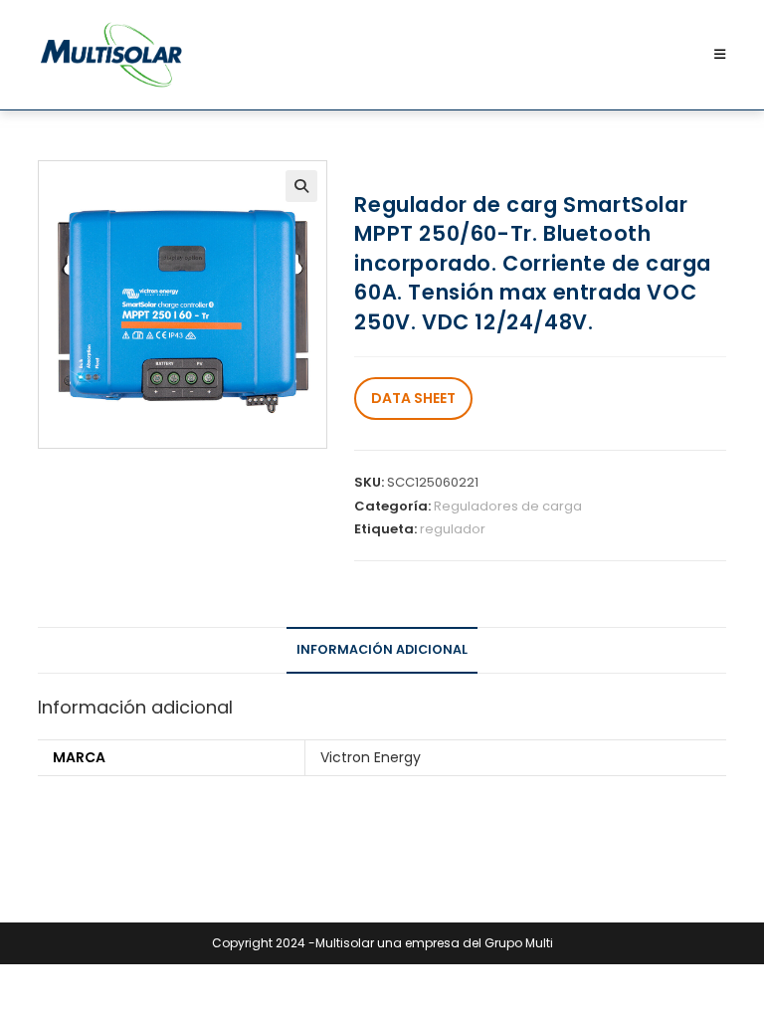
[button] (301, 186)
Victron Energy (370, 757)
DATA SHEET (413, 398)
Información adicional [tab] (382, 649)
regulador (452, 528)
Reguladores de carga (508, 506)
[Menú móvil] (720, 54)
